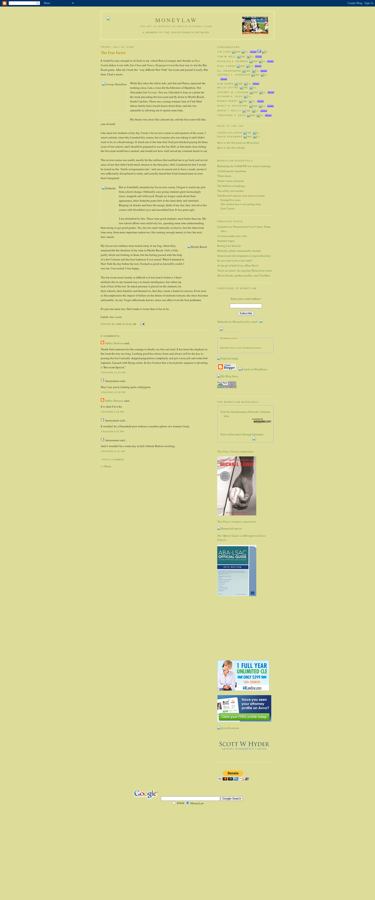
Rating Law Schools (229, 246)
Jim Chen (135, 65)
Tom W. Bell (226, 56)
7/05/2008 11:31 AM (113, 451)
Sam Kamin (225, 83)
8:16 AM (131, 324)
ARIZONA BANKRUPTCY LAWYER (244, 748)
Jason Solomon (229, 133)
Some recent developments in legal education (244, 256)
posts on (238, 143)
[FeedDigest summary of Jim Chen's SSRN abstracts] (259, 52)
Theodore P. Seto (231, 115)
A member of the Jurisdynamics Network (176, 32)
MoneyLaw (176, 20)
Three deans (224, 176)
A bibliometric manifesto (232, 171)
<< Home (106, 466)
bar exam (116, 317)
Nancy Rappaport (158, 65)
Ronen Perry (227, 101)
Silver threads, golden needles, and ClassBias (243, 275)
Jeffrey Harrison (114, 343)
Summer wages (226, 241)
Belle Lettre (228, 87)
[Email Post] (141, 324)
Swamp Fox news (230, 200)
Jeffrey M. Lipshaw (233, 92)
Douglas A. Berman (232, 61)
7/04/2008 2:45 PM (112, 412)
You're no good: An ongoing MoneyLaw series (244, 270)
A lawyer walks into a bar (232, 236)
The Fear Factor (113, 52)
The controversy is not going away (240, 204)
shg (119, 324)
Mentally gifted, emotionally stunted (239, 251)
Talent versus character (230, 181)
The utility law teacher (230, 191)
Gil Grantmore (229, 71)
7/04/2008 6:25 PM (112, 431)
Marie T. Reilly (229, 111)
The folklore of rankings (231, 186)
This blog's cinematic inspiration (236, 521)
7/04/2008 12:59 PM (113, 392)
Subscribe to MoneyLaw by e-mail (238, 322)
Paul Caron (226, 66)
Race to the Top (230, 126)
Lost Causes (227, 208)
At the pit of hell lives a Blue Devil (237, 265)
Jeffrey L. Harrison (233, 75)
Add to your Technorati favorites (240, 347)
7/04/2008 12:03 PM (113, 372)
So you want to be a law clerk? (235, 260)
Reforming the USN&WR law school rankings (244, 166)
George (152, 92)
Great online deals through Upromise (241, 434)
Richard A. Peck (230, 96)
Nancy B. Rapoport (232, 106)
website (231, 148)
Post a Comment (113, 459)
